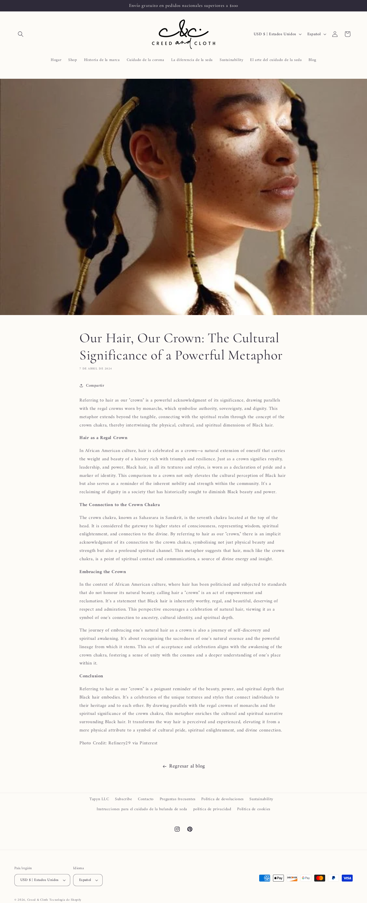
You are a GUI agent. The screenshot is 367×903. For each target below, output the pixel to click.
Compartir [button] (95, 385)
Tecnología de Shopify (65, 900)
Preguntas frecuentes (178, 799)
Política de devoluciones (222, 799)
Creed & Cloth (37, 900)
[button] (20, 34)
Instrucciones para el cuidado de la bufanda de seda (142, 809)
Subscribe (123, 799)
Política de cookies (253, 809)
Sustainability (261, 799)
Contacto (146, 799)
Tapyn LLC (99, 799)
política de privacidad (212, 809)
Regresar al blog (187, 766)
